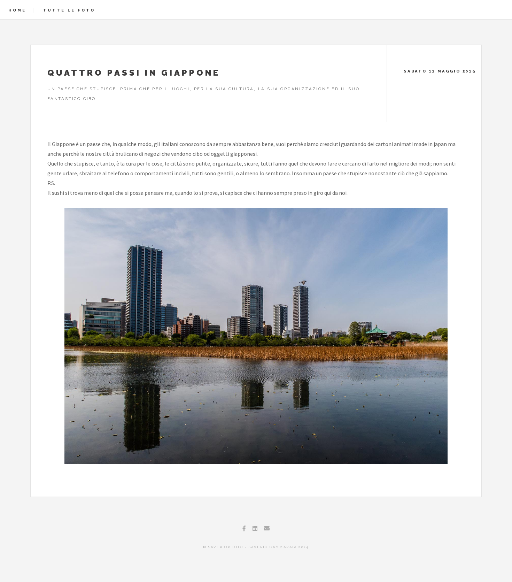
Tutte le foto (69, 10)
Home (17, 10)
